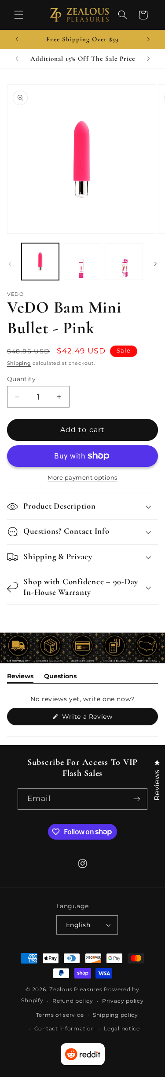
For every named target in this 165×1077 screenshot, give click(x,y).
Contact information (64, 1029)
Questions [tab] (60, 677)
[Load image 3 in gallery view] (124, 261)
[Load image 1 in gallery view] (40, 261)
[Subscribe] (137, 799)
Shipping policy (115, 1015)
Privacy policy (122, 1001)
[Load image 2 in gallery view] (82, 261)
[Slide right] (155, 263)
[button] (18, 15)
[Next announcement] (148, 39)
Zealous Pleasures (76, 989)
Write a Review (100, 718)
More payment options (82, 477)
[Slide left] (9, 263)
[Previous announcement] (16, 39)
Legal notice (122, 1029)
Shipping (19, 363)
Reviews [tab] (20, 677)
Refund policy (72, 1001)
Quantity (21, 378)
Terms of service (60, 1015)
